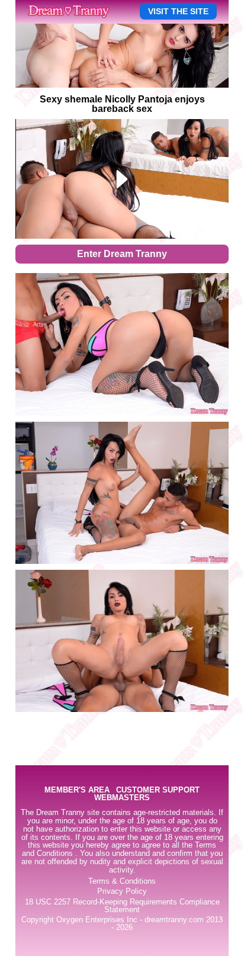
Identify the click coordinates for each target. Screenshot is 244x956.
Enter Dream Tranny (122, 254)
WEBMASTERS (122, 798)
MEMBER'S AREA (77, 790)
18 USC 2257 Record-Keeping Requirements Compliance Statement (122, 906)
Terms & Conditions (122, 881)
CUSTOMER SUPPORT (158, 790)
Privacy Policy (122, 891)
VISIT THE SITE (178, 11)
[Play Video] (122, 179)
